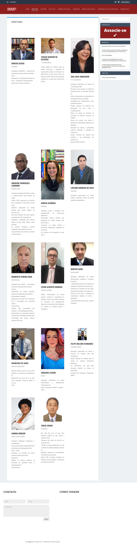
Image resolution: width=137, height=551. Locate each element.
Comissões (76, 9)
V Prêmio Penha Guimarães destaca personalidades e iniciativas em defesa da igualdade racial (113, 66)
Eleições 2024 (124, 9)
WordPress (46, 542)
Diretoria (35, 9)
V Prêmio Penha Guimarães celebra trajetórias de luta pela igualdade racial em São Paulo (115, 50)
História (43, 9)
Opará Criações (56, 542)
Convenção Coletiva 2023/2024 (107, 9)
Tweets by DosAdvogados (109, 77)
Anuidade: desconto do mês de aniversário (113, 46)
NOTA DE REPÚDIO (107, 55)
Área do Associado (88, 9)
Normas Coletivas (64, 9)
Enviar (46, 519)
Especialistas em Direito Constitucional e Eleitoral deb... (31, 2)
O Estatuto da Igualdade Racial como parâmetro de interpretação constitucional (114, 60)
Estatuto (52, 9)
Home (27, 9)
